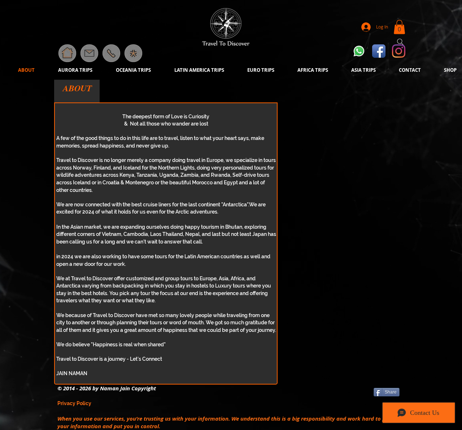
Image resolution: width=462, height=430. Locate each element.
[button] (133, 53)
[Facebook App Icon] (378, 51)
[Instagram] (398, 51)
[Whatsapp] (359, 51)
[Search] (400, 41)
